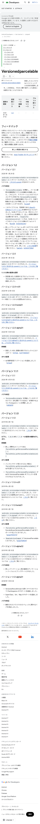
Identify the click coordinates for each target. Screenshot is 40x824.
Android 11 (5, 737)
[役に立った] (21, 40)
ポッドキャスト (6, 666)
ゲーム (4, 674)
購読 (30, 814)
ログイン (35, 2)
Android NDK (6, 757)
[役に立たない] (24, 40)
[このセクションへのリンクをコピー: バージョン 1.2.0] (18, 254)
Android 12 (5, 733)
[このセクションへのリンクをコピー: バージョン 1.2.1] (17, 170)
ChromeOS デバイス (8, 704)
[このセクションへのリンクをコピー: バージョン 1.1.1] (20, 371)
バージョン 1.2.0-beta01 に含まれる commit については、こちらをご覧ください (20, 320)
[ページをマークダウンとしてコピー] (10, 76)
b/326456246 (21, 224)
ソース (4, 656)
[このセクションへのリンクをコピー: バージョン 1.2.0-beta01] (25, 305)
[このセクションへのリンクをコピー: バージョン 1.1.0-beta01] (24, 505)
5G (2, 689)
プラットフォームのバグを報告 (11, 765)
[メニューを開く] (3, 2)
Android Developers (7, 34)
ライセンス (15, 806)
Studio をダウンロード (8, 754)
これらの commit (15, 182)
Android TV (5, 710)
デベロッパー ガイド (8, 748)
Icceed (27, 204)
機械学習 (4, 677)
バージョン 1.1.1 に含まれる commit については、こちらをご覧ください (19, 388)
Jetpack (18, 8)
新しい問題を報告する (20, 150)
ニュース (4, 659)
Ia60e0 (19, 248)
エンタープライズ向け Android (11, 650)
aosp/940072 (12, 535)
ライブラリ (7, 37)
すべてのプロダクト (8, 799)
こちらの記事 (31, 246)
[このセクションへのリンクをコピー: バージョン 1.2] (19, 165)
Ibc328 (12, 224)
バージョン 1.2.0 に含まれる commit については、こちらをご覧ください (20, 266)
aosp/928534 (21, 541)
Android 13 (5, 730)
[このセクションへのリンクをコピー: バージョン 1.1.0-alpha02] (25, 546)
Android (4, 647)
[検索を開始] (25, 2)
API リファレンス (7, 751)
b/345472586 (28, 248)
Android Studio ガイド (8, 745)
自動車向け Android (8, 707)
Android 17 (5, 718)
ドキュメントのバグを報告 (10, 768)
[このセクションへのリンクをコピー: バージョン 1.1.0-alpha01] (25, 577)
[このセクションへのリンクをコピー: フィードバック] (20, 126)
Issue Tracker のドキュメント (24, 155)
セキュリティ (6, 653)
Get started (7, 8)
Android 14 (5, 727)
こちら (28, 431)
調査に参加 (5, 775)
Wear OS (4, 700)
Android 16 (5, 721)
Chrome (4, 790)
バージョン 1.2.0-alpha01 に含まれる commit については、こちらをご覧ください (20, 340)
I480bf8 (10, 405)
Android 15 (5, 724)
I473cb (15, 353)
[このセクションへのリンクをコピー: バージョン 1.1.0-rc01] (22, 482)
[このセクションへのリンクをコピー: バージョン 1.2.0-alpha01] (25, 328)
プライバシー (6, 686)
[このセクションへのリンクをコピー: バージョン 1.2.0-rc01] (22, 287)
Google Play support (8, 771)
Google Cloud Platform (9, 796)
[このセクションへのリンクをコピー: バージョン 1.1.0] (21, 414)
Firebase (4, 793)
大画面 (4, 697)
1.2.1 (12, 113)
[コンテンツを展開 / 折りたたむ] (15, 45)
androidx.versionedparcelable (11, 83)
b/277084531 (24, 353)
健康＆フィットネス (8, 680)
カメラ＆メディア (7, 683)
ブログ (4, 662)
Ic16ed (9, 363)
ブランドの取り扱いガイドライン (13, 809)
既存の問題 (33, 140)
